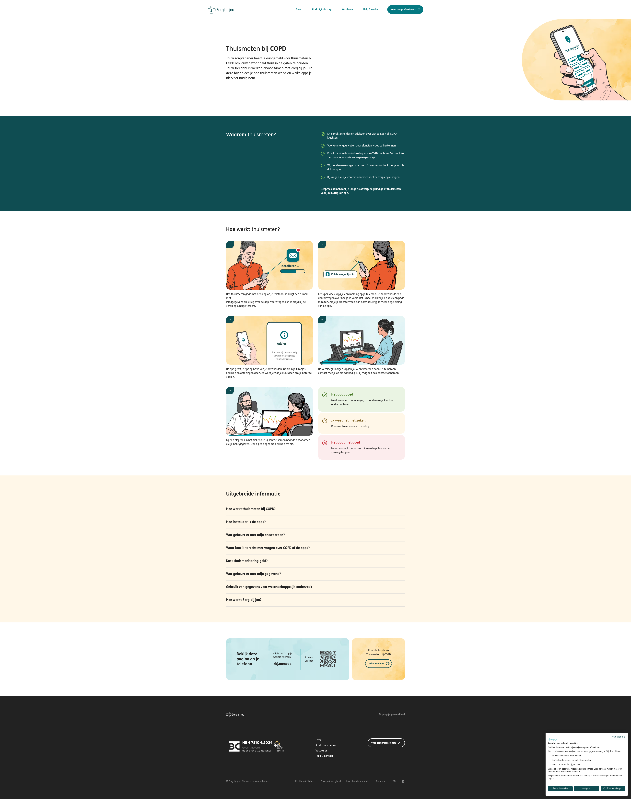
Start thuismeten (326, 745)
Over (298, 9)
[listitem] (315, 509)
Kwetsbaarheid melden (358, 781)
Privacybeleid (618, 737)
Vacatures (347, 9)
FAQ (394, 781)
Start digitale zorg (321, 9)
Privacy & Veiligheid (330, 781)
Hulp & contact (371, 9)
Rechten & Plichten (305, 781)
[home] (221, 9)
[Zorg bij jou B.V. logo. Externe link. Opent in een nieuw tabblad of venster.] (552, 739)
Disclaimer (380, 781)
